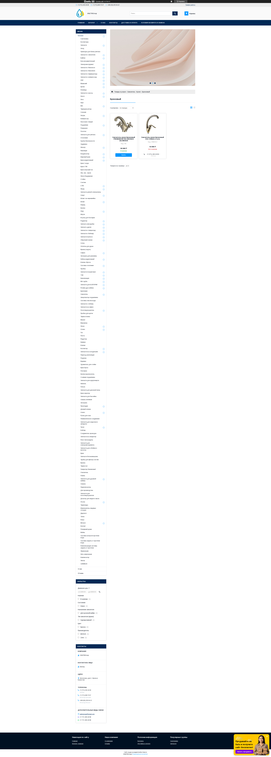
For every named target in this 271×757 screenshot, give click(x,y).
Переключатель (86, 487)
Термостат (84, 466)
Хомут (83, 195)
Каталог (91, 22)
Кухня (138, 92)
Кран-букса (84, 367)
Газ (82, 332)
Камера (83, 342)
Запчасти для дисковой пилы (90, 390)
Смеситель (131, 92)
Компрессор (85, 118)
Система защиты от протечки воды (90, 541)
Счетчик (83, 182)
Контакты (113, 22)
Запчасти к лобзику (87, 304)
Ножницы (84, 90)
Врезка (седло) (86, 249)
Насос (83, 96)
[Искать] (175, 13)
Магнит (83, 320)
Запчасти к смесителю (88, 55)
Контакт (83, 526)
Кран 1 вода (85, 163)
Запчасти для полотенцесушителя (87, 494)
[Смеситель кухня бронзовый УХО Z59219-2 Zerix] (152, 124)
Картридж (84, 150)
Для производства (87, 490)
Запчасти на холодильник (89, 351)
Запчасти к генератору (88, 230)
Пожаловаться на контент (140, 754)
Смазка (83, 484)
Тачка (82, 516)
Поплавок (84, 371)
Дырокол (84, 513)
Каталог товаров (77, 743)
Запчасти (84, 45)
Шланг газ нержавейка (88, 198)
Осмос (83, 412)
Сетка (82, 243)
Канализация (85, 278)
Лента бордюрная (87, 176)
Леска (82, 326)
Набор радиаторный (87, 259)
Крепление (84, 291)
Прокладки (84, 406)
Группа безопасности (88, 141)
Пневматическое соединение (90, 418)
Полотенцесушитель (87, 310)
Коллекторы (84, 42)
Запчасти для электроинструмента (87, 444)
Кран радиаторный (87, 160)
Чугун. (82, 427)
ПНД (82, 211)
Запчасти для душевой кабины (88, 479)
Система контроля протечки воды (90, 536)
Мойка (83, 532)
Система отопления (87, 265)
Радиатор (84, 221)
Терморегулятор (86, 109)
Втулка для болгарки (88, 217)
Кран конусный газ (87, 170)
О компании (109, 741)
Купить (124, 155)
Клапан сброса (86, 262)
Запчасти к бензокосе (88, 67)
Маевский (84, 83)
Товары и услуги (120, 92)
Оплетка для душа (87, 246)
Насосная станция (87, 122)
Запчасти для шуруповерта (90, 380)
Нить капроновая (86, 554)
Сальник (83, 112)
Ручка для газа (86, 415)
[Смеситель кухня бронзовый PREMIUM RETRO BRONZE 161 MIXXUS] (123, 124)
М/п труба (84, 281)
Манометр (84, 323)
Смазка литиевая (86, 399)
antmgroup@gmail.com (87, 714)
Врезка (83, 463)
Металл (83, 523)
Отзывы (80, 573)
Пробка (83, 269)
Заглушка (84, 403)
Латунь (83, 115)
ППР (82, 80)
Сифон (83, 253)
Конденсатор (85, 154)
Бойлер (83, 430)
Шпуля (83, 214)
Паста (83, 335)
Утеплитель (84, 472)
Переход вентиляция (87, 355)
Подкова (83, 358)
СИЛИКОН (84, 564)
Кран (82, 453)
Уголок (83, 502)
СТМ (82, 185)
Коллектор (84, 348)
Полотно (83, 131)
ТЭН (82, 275)
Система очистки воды (88, 300)
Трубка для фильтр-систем (90, 459)
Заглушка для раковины (89, 256)
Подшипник (84, 125)
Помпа (83, 475)
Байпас (83, 58)
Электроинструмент (87, 64)
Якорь (83, 189)
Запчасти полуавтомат (88, 272)
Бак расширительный (88, 61)
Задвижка (84, 144)
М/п (82, 106)
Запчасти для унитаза (88, 134)
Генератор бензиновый (88, 469)
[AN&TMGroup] (80, 17)
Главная (81, 22)
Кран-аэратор (85, 393)
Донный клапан (86, 409)
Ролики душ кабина (87, 288)
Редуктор (84, 339)
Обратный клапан (86, 240)
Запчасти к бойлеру (87, 233)
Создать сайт (100, 1)
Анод (82, 48)
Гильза (83, 387)
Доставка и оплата (129, 22)
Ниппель (83, 383)
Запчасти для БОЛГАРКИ (89, 284)
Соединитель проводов (88, 433)
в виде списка (194, 108)
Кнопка (83, 208)
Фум (82, 102)
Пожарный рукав (86, 529)
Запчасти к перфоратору (89, 74)
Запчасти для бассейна (88, 396)
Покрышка (84, 128)
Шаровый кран (85, 157)
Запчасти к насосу (87, 93)
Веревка (83, 361)
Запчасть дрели (86, 227)
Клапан (83, 345)
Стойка (83, 179)
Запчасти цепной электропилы (91, 192)
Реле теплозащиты (87, 440)
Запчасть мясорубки (87, 224)
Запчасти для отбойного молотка (89, 449)
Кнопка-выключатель (87, 374)
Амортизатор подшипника (89, 297)
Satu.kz (145, 752)
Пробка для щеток (87, 313)
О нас (103, 22)
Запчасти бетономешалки (89, 456)
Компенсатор (85, 557)
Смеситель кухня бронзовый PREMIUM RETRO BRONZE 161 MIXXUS (123, 139)
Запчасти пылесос (87, 237)
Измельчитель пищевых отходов (88, 509)
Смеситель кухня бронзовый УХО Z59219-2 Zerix (152, 138)
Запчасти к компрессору (89, 77)
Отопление (84, 138)
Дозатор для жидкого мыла (90, 498)
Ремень (83, 205)
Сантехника (84, 39)
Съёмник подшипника (88, 377)
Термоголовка (85, 316)
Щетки (83, 86)
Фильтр (83, 147)
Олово (83, 329)
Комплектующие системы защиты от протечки (89, 547)
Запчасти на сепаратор (88, 436)
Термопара (84, 505)
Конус (82, 519)
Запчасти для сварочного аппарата (89, 423)
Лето (82, 99)
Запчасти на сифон (87, 307)
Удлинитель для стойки (88, 364)
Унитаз (83, 560)
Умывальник (84, 551)
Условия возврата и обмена (153, 22)
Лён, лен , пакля (86, 173)
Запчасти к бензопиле (88, 71)
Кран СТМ (84, 166)
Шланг (83, 201)
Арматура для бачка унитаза (90, 51)
